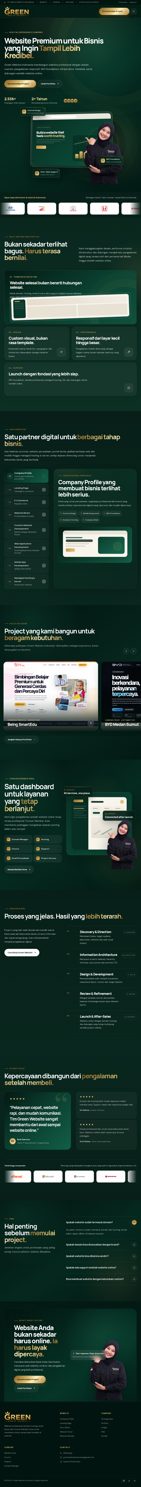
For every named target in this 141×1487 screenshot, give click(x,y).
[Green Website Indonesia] (16, 11)
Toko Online (65, 1427)
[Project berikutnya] (133, 651)
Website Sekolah (67, 1436)
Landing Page (65, 1423)
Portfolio (104, 1423)
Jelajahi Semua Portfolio (20, 739)
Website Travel (66, 1432)
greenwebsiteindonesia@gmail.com (78, 1457)
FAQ (103, 1432)
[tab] (26, 476)
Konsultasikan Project (112, 11)
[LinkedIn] (134, 1481)
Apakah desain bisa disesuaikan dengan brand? (92, 1244)
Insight (104, 1427)
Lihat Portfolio (48, 83)
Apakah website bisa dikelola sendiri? (87, 1256)
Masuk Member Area (17, 869)
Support (7, 1461)
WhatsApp (67, 1453)
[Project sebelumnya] (126, 651)
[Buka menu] (134, 11)
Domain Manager (11, 1466)
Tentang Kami (107, 1419)
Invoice (7, 1457)
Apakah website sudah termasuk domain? (89, 1222)
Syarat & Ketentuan (71, 1461)
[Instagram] (124, 1481)
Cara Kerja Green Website (20, 952)
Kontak (104, 1436)
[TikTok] (129, 1481)
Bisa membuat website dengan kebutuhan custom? (95, 1279)
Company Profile (67, 1419)
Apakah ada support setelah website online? (91, 1267)
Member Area (10, 1453)
